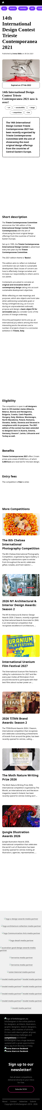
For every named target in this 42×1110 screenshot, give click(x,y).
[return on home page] (14, 2)
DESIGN (12, 8)
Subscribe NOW (21, 1089)
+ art (8, 107)
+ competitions (17, 112)
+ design (32, 107)
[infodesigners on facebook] (16, 1048)
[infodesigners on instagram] (16, 1051)
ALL (4, 8)
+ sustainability (19, 107)
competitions (10, 1037)
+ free (28, 112)
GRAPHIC (23, 8)
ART (32, 8)
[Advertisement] (21, 182)
